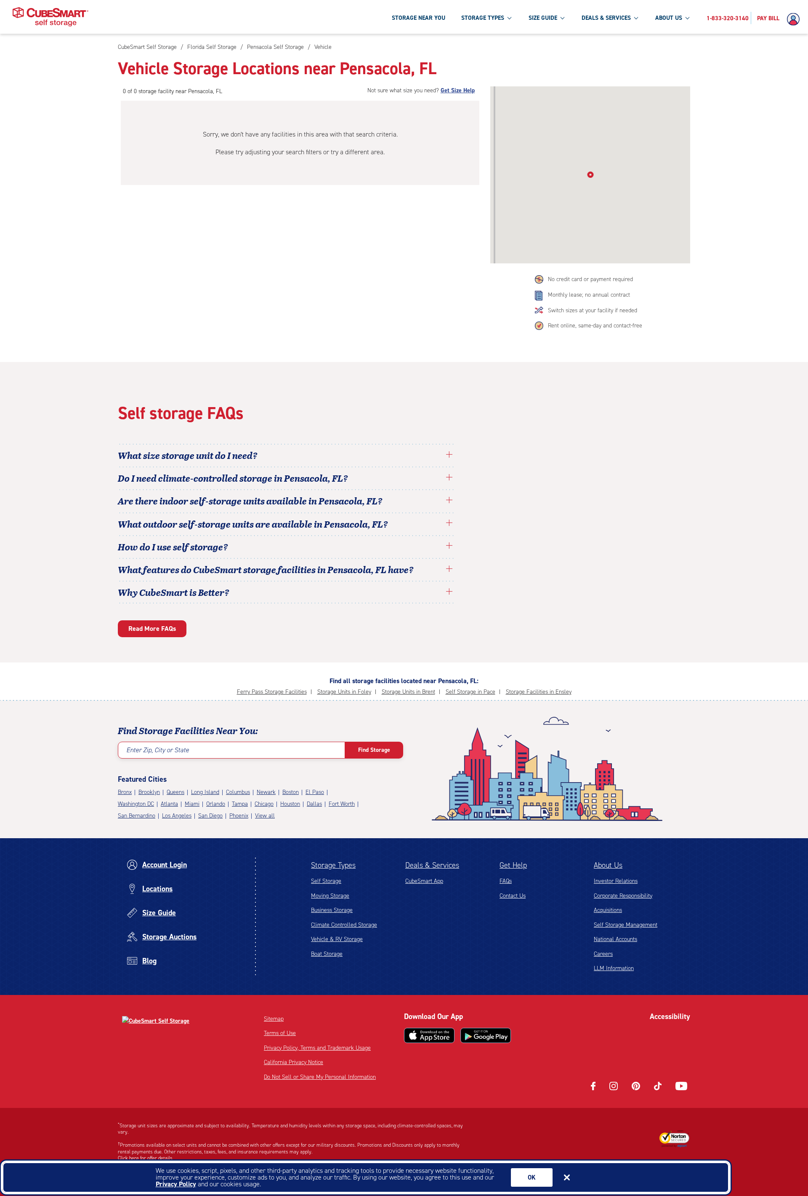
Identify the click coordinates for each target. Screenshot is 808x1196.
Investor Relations (616, 881)
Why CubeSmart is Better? (173, 592)
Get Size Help (458, 90)
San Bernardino (136, 816)
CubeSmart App (424, 881)
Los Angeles (176, 816)
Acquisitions (608, 910)
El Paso (315, 792)
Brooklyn (149, 792)
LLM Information (614, 968)
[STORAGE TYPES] (509, 17)
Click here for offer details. (146, 1158)
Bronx (125, 792)
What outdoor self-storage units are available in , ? (253, 524)
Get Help (513, 865)
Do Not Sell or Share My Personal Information (320, 1077)
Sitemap (274, 1019)
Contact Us (513, 896)
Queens (175, 792)
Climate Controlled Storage (344, 925)
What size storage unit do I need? (188, 455)
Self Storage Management (625, 925)
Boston (290, 792)
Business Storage (332, 910)
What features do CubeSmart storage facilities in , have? (266, 569)
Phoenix (238, 816)
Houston (290, 804)
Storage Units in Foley (344, 692)
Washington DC (136, 804)
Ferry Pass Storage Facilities (272, 692)
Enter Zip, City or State (157, 749)
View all (265, 816)
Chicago (264, 804)
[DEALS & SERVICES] (636, 17)
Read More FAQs (152, 628)
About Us (608, 865)
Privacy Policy (176, 1184)
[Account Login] (795, 19)
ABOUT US (668, 18)
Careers (603, 954)
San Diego (210, 816)
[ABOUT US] (687, 17)
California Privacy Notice (293, 1062)
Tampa (240, 804)
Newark (266, 792)
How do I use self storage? (173, 546)
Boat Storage (327, 954)
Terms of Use (280, 1033)
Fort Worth (342, 804)
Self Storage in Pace (470, 692)
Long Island (205, 792)
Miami (192, 804)
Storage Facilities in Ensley (538, 692)
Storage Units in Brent (408, 692)
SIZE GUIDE (543, 18)
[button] (590, 173)
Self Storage (326, 881)
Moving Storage (330, 896)
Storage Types (333, 865)
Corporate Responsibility (623, 896)
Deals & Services (432, 865)
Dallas (314, 804)
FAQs (506, 881)
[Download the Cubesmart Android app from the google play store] (485, 1035)
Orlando (215, 804)
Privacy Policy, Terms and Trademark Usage (317, 1048)
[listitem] (322, 47)
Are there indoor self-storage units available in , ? (250, 500)
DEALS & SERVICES (606, 18)
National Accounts (615, 939)
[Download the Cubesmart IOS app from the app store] (429, 1035)
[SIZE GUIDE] (562, 17)
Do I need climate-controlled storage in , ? (233, 478)
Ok (532, 1177)
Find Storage (374, 750)
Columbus (238, 792)
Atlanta (169, 804)
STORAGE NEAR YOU (418, 18)
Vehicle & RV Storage (337, 939)
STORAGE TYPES (482, 18)
